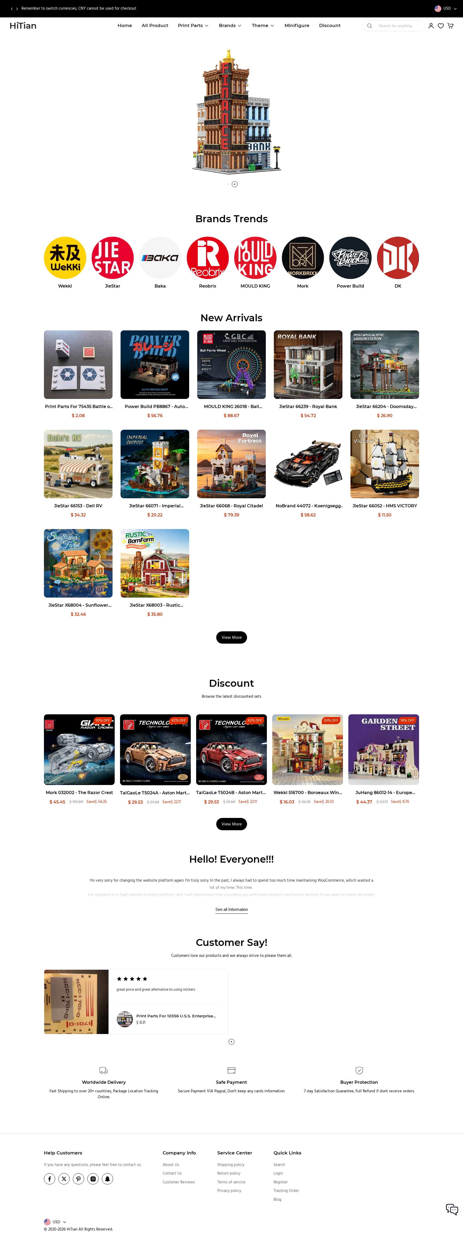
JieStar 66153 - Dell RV (78, 505)
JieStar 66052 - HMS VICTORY (385, 505)
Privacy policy (229, 1191)
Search (279, 1165)
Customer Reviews (179, 1182)
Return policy (228, 1173)
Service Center (234, 1153)
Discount (330, 25)
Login (278, 1173)
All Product (155, 25)
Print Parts (190, 25)
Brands (227, 25)
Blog (277, 1200)
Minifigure (297, 25)
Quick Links (287, 1153)
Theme (260, 25)
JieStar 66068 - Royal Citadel (231, 505)
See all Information (231, 909)
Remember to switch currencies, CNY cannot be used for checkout (78, 9)
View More (232, 637)
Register (281, 1182)
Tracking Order (286, 1191)
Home (125, 25)
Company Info (179, 1153)
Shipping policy (230, 1165)
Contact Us (172, 1173)
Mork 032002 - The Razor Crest (79, 792)
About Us (171, 1165)
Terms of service (231, 1182)
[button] (11, 9)
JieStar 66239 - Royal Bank (308, 406)
